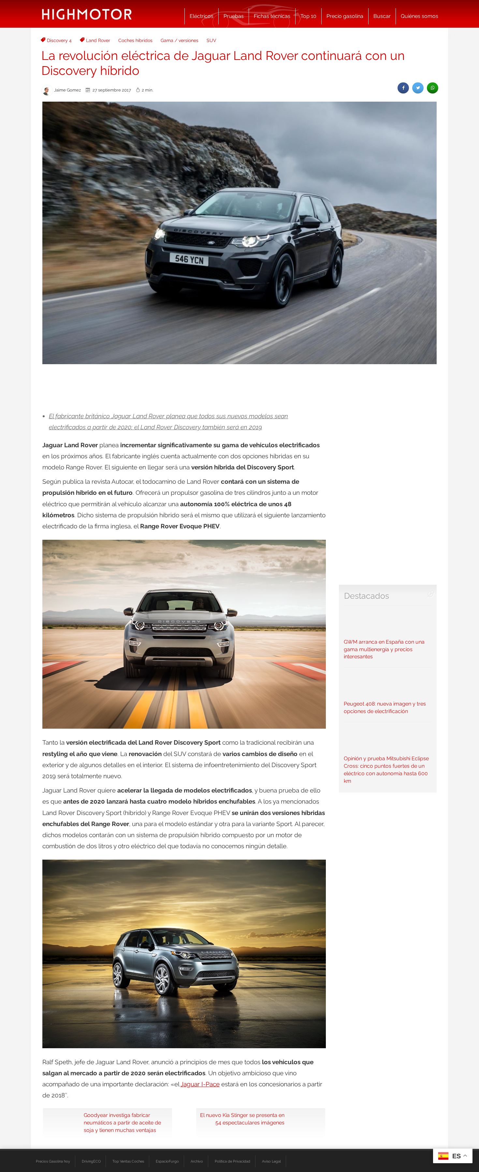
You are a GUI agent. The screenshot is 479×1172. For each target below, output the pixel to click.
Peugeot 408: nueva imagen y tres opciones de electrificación (385, 707)
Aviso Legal (271, 1161)
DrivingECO (91, 1161)
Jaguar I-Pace (200, 1084)
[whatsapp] (432, 87)
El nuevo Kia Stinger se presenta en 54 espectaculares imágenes (242, 1119)
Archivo (197, 1161)
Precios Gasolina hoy (53, 1161)
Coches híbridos (135, 40)
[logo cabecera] (87, 13)
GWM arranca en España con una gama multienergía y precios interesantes (384, 649)
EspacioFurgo (167, 1161)
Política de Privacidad (232, 1161)
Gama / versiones (179, 40)
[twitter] (418, 87)
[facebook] (403, 87)
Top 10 (308, 16)
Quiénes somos (419, 16)
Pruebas (234, 16)
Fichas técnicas (272, 16)
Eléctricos (201, 16)
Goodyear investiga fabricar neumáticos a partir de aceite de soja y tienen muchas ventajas (122, 1122)
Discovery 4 (59, 40)
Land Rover (98, 40)
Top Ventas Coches (128, 1161)
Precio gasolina (345, 16)
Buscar (382, 16)
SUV (211, 40)
